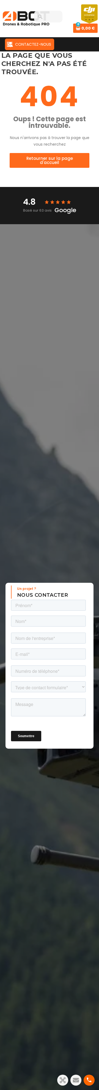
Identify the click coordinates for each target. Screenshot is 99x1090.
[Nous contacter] (75, 1080)
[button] (49, 160)
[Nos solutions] (62, 1080)
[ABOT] (26, 18)
